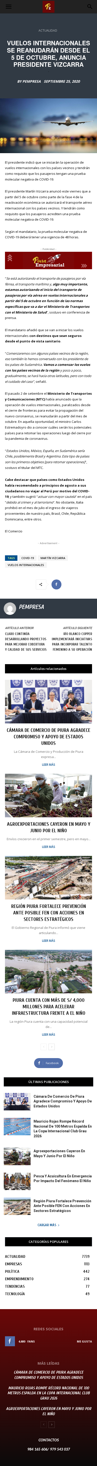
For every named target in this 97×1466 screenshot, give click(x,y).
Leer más (48, 764)
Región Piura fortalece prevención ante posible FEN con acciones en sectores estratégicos (48, 912)
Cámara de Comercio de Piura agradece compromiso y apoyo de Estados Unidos (48, 736)
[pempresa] (10, 608)
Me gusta (84, 1341)
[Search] (90, 6)
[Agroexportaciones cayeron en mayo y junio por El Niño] (48, 795)
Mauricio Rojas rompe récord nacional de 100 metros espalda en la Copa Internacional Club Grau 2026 (48, 1393)
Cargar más (47, 1225)
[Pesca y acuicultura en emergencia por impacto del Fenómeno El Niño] (17, 1181)
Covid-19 (27, 558)
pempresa (31, 81)
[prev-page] (44, 1047)
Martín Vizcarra (53, 558)
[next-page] (51, 1047)
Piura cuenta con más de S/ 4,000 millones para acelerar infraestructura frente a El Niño (48, 1006)
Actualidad (48, 30)
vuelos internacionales (26, 565)
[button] (8, 6)
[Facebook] (56, 584)
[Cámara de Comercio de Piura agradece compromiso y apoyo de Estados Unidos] (48, 701)
